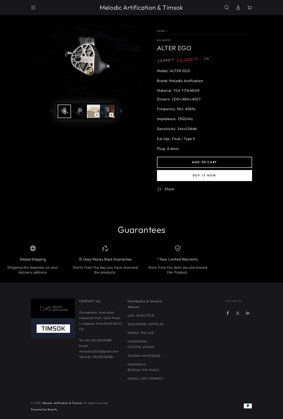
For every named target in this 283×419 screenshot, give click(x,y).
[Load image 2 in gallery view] (79, 111)
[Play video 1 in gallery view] (93, 111)
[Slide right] (121, 111)
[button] (226, 7)
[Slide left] (51, 111)
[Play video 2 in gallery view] (108, 111)
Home (161, 31)
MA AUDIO (164, 40)
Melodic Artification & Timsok (61, 403)
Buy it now (204, 175)
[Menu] (33, 7)
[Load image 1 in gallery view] (64, 111)
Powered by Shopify (44, 409)
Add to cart (204, 162)
